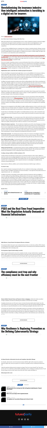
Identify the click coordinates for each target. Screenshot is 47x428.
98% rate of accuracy (18, 98)
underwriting (4, 68)
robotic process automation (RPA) (36, 85)
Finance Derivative (8, 36)
